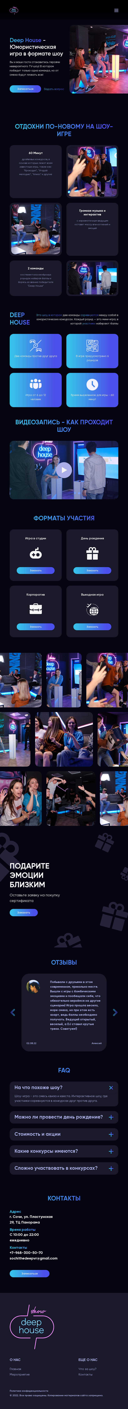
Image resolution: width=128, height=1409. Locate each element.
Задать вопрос (54, 89)
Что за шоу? (87, 1369)
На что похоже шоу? (39, 1087)
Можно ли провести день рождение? (59, 1117)
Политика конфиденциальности (29, 1390)
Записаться (25, 89)
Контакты (85, 1374)
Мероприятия (20, 1374)
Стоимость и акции (38, 1134)
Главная (15, 1369)
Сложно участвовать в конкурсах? (56, 1168)
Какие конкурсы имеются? (46, 1151)
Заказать (36, 570)
